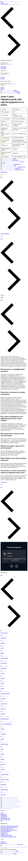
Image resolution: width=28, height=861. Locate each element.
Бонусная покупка (5, 819)
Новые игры (15, 160)
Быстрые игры (21, 167)
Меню (17, 851)
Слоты (14, 165)
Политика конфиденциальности (9, 830)
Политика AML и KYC (6, 828)
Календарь (17, 91)
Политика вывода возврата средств (10, 826)
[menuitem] (14, 813)
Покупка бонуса (19, 169)
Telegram (3, 841)
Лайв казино (4, 817)
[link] (14, 632)
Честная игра (4, 832)
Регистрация (4, 4)
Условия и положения (6, 835)
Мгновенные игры (5, 818)
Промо (15, 90)
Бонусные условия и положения (9, 827)
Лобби (15, 159)
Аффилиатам (4, 843)
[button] (14, 31)
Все (1, 177)
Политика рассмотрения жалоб (8, 836)
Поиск (15, 853)
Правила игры (4, 834)
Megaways (17, 168)
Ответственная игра (6, 831)
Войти (2, 2)
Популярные (17, 164)
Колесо (18, 93)
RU (1, 821)
